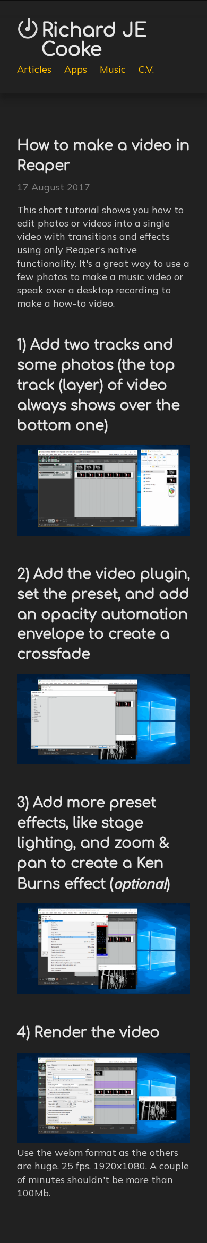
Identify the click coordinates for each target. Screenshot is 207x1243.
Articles (34, 69)
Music (113, 69)
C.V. (146, 69)
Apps (75, 69)
